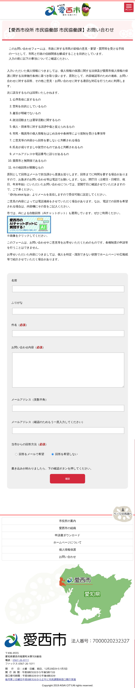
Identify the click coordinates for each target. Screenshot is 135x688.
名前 (14, 280)
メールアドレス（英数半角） (29, 399)
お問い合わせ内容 (22, 347)
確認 (67, 478)
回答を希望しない (66, 454)
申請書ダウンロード (67, 535)
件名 (14, 325)
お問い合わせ (67, 556)
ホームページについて (67, 542)
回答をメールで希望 (31, 454)
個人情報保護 (67, 549)
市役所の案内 (67, 520)
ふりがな (17, 302)
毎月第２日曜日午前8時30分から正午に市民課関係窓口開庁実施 (40, 679)
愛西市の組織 (67, 528)
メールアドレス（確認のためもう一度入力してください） (48, 422)
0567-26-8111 (21, 660)
